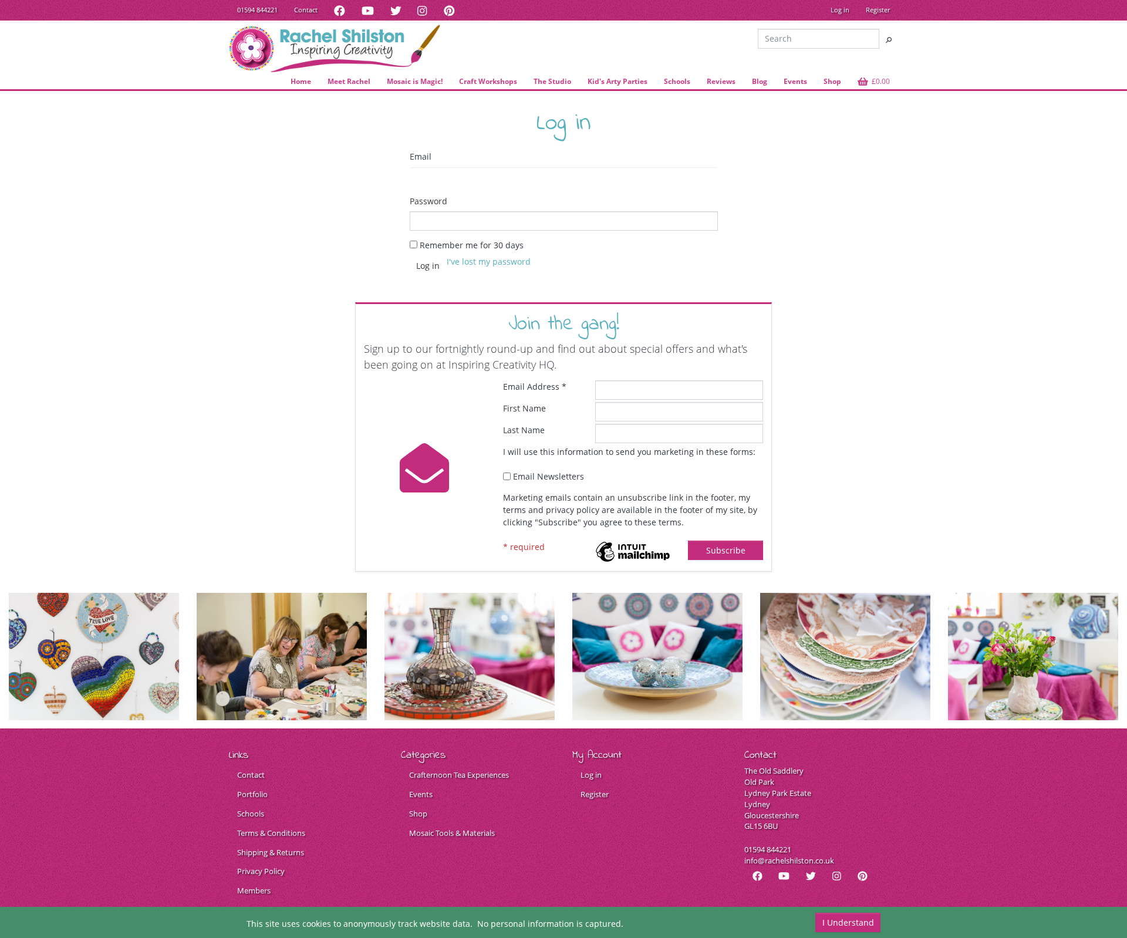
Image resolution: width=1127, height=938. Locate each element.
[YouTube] (367, 10)
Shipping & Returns (270, 853)
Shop (418, 814)
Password (428, 201)
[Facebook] (339, 10)
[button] (873, 81)
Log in (840, 9)
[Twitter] (396, 10)
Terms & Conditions (271, 833)
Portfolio (252, 794)
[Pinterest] (449, 10)
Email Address (534, 386)
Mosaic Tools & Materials (452, 833)
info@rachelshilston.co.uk (789, 861)
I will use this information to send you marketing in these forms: (629, 451)
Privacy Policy (261, 871)
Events (421, 794)
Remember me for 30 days (472, 245)
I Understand (848, 922)
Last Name (524, 430)
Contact (306, 9)
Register (878, 9)
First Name (524, 408)
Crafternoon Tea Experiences (459, 775)
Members (254, 891)
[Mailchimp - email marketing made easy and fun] (632, 550)
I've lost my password (489, 261)
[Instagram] (422, 10)
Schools (250, 814)
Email (420, 156)
